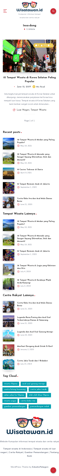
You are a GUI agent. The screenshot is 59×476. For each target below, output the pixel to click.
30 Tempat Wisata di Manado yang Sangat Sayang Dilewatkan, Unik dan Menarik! (34, 157)
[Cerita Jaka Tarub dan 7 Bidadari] (8, 364)
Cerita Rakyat (16, 452)
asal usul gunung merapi (33, 384)
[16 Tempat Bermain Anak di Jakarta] (8, 188)
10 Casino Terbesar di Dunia (30, 170)
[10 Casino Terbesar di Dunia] (8, 173)
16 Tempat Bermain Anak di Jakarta (33, 184)
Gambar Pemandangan (36, 452)
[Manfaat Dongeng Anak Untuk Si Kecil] (8, 350)
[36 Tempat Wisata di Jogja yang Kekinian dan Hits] (8, 269)
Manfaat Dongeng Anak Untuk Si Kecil (35, 346)
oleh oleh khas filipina (39, 395)
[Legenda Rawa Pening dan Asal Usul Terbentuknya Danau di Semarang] (8, 321)
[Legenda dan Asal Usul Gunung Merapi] (8, 335)
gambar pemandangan (14, 406)
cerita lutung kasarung (14, 389)
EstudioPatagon (40, 467)
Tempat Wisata (38, 110)
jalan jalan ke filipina (14, 395)
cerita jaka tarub (38, 389)
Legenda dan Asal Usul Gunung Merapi (35, 332)
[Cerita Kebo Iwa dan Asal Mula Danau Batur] (8, 202)
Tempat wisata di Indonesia (17, 448)
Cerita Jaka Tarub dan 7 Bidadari (32, 361)
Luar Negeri (23, 110)
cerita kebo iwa (28, 401)
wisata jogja (10, 401)
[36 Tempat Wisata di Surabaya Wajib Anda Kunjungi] (8, 284)
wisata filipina (10, 384)
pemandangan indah (39, 406)
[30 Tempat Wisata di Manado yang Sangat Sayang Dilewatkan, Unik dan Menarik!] (8, 158)
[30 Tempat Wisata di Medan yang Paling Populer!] (8, 143)
